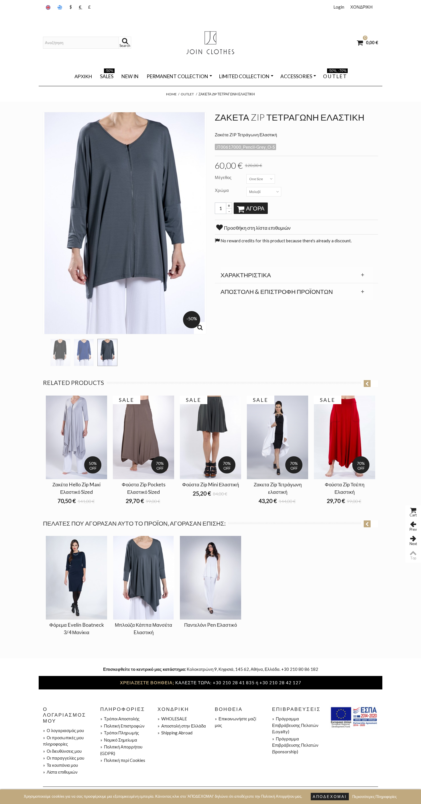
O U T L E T (335, 75)
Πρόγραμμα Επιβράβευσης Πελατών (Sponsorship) (295, 745)
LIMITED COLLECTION (244, 76)
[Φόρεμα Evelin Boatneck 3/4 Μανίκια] (76, 578)
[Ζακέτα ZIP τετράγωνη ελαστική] (60, 352)
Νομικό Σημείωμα (118, 739)
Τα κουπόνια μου (60, 765)
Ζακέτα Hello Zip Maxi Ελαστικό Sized (76, 488)
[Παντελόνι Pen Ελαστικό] (210, 578)
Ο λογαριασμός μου (63, 730)
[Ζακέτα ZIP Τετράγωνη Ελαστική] (84, 352)
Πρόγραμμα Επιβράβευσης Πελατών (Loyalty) (295, 725)
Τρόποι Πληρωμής (119, 732)
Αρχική (83, 76)
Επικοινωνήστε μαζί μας (235, 722)
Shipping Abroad (175, 732)
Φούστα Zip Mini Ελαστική (210, 484)
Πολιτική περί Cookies (122, 760)
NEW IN (130, 76)
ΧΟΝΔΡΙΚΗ (361, 6)
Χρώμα (222, 190)
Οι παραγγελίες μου (63, 757)
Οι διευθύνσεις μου (62, 751)
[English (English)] (49, 7)
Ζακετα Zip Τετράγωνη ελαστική (278, 488)
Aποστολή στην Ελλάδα (182, 725)
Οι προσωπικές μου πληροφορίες (63, 741)
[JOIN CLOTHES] (210, 43)
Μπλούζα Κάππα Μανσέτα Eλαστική (143, 628)
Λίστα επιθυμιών (60, 771)
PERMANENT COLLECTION (177, 76)
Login (338, 6)
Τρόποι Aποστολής (119, 718)
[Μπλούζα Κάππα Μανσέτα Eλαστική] (143, 578)
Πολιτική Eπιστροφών (122, 725)
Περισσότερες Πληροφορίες (374, 796)
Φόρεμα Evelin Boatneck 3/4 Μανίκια (76, 628)
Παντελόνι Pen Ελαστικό (210, 625)
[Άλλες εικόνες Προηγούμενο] (46, 350)
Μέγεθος (223, 177)
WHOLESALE (172, 718)
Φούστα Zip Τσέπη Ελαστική (344, 488)
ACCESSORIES (296, 76)
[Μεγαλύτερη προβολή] (200, 328)
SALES (106, 75)
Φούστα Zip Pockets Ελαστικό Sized (144, 488)
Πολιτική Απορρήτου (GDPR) (121, 750)
